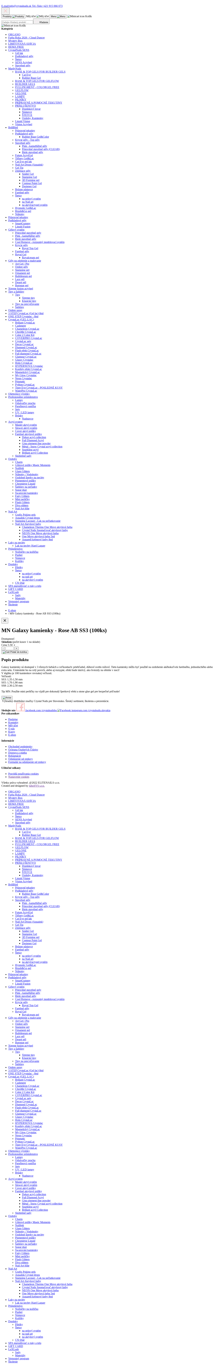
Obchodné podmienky (20, 746)
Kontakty (13, 722)
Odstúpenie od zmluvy (20, 758)
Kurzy (11, 731)
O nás (11, 728)
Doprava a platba (17, 752)
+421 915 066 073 (47, 5)
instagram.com (90, 710)
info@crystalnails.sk (16, 5)
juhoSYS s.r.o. (37, 785)
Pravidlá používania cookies (23, 773)
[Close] (4, 621)
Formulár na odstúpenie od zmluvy (27, 762)
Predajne (13, 719)
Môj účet (13, 725)
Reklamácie (14, 755)
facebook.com (41, 710)
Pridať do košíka (18, 652)
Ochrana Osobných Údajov (23, 749)
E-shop (12, 734)
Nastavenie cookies (18, 776)
